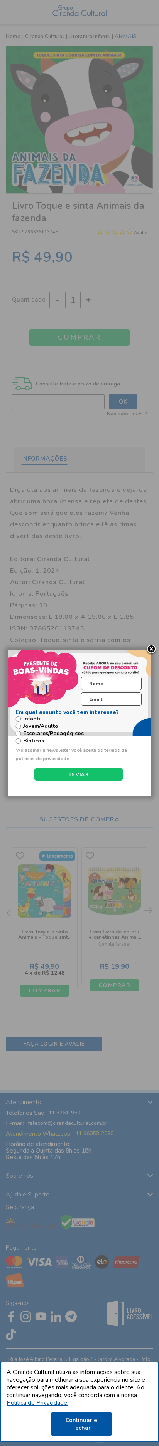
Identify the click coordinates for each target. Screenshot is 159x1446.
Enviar (78, 774)
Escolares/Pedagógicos (53, 733)
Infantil (32, 719)
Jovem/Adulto (40, 726)
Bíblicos (33, 741)
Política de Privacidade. (37, 1403)
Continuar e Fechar (81, 1424)
